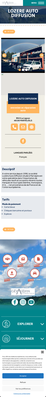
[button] (42, 352)
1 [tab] (20, 70)
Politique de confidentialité (22, 393)
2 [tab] (23, 70)
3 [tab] (26, 70)
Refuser (23, 382)
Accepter (23, 376)
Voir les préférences (23, 389)
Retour (10, 31)
